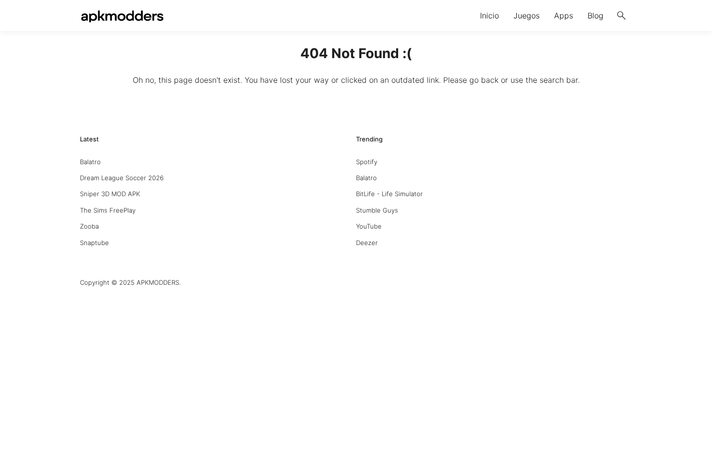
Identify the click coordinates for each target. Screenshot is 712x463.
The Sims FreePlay (108, 210)
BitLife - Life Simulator (389, 194)
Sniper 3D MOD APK (110, 194)
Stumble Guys (377, 210)
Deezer (367, 243)
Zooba (89, 226)
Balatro (90, 162)
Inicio (489, 15)
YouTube (369, 226)
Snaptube (94, 243)
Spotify (366, 162)
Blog (596, 15)
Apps (563, 15)
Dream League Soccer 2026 (122, 178)
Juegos (526, 15)
